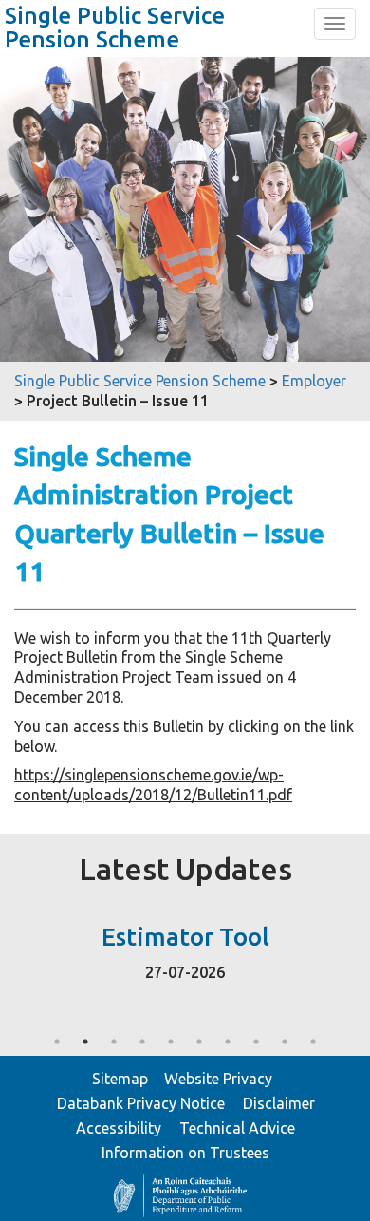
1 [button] (56, 1041)
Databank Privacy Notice (141, 1103)
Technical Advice (237, 1127)
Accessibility (118, 1127)
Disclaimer (279, 1103)
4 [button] (142, 1041)
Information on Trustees (185, 1152)
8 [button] (256, 1041)
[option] (185, 948)
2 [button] (85, 1041)
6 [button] (199, 1041)
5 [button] (170, 1041)
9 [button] (284, 1041)
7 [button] (227, 1041)
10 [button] (313, 1041)
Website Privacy (218, 1078)
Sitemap (120, 1078)
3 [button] (113, 1041)
